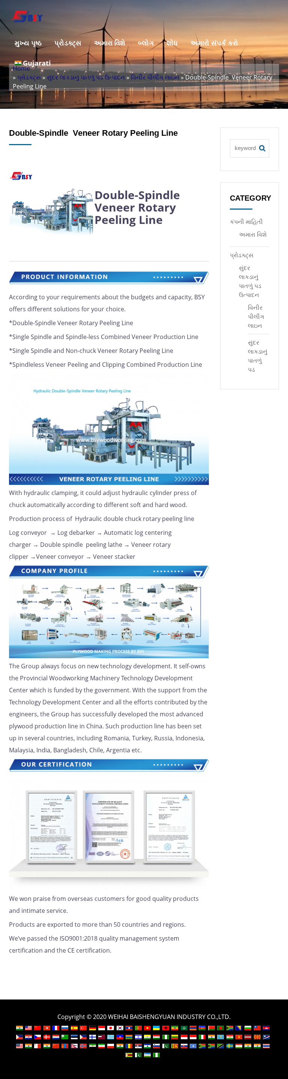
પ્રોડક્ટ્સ (67, 42)
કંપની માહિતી (246, 222)
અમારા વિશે (109, 42)
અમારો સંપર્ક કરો (214, 42)
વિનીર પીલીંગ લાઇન (155, 77)
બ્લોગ (146, 42)
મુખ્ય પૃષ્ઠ (28, 42)
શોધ (172, 42)
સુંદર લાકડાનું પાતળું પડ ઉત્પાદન (86, 77)
